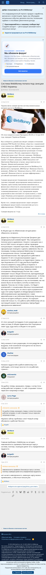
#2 (44, 227)
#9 (44, 462)
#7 (44, 404)
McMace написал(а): (9, 466)
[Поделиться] (41, 102)
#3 (44, 318)
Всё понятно (23, 71)
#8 (44, 439)
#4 (44, 340)
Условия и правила (20, 537)
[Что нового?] (39, 2)
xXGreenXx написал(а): (9, 408)
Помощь (28, 539)
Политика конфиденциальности (12, 539)
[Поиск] (43, 2)
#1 (44, 102)
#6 (44, 382)
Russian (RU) (7, 534)
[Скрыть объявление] (43, 8)
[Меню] (2, 2)
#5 (44, 361)
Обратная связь (6, 537)
